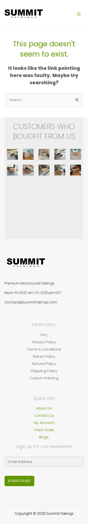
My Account (44, 422)
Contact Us (44, 415)
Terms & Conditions (44, 349)
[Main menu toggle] (78, 14)
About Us (44, 408)
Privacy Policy (44, 342)
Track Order (44, 430)
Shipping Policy (44, 371)
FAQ (44, 334)
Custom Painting (44, 378)
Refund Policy (44, 363)
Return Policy (44, 356)
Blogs (44, 437)
